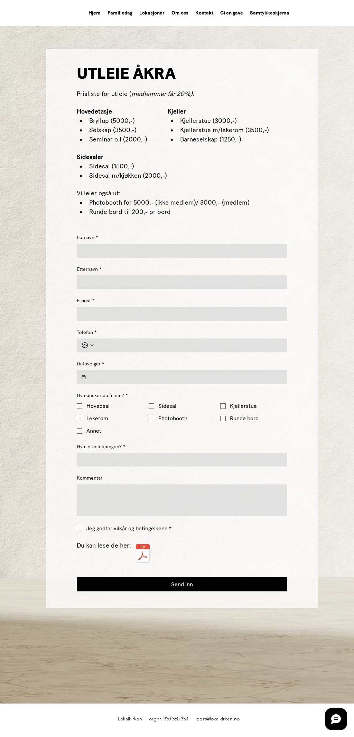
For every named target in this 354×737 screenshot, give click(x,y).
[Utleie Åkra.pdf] (142, 554)
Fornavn (87, 237)
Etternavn (89, 269)
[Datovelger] (83, 377)
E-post (85, 301)
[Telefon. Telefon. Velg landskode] (88, 345)
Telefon (86, 332)
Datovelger (90, 364)
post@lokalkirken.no (218, 719)
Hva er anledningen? (101, 447)
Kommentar (89, 478)
